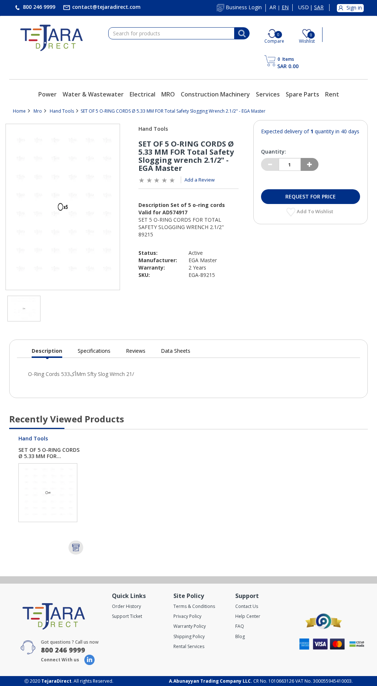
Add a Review (199, 179)
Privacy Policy (187, 616)
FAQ (239, 626)
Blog (240, 636)
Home (19, 111)
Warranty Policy (189, 626)
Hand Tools (62, 111)
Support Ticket (127, 616)
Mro (38, 111)
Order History (126, 606)
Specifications (94, 350)
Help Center (247, 616)
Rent (332, 94)
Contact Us (246, 606)
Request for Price (310, 196)
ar (272, 7)
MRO (168, 94)
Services (268, 94)
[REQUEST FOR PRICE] (75, 548)
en (285, 7)
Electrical (142, 94)
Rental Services (188, 646)
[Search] (242, 33)
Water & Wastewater (93, 94)
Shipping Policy (189, 636)
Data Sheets (175, 350)
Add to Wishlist (315, 211)
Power (47, 94)
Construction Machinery (215, 94)
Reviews (135, 350)
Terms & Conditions (194, 606)
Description (47, 352)
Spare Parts (302, 94)
